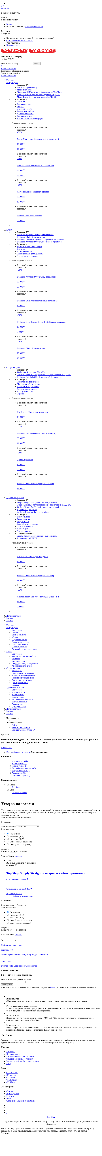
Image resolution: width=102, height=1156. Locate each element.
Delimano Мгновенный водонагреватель (35, 234)
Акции (9, 621)
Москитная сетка (24, 90)
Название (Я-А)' (16, 839)
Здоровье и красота (15, 687)
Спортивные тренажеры (28, 382)
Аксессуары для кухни (27, 256)
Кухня (9, 651)
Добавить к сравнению (23, 896)
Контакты (10, 1052)
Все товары (17, 630)
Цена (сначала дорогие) (20, 844)
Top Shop (16, 787)
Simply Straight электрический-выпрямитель (37, 502)
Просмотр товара (14, 893)
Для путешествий (25, 391)
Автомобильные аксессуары (30, 118)
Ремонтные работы (25, 111)
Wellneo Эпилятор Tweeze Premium (32, 512)
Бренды (9, 618)
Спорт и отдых (13, 668)
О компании (12, 1073)
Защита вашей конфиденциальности (22, 1061)
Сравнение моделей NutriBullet (20, 1101)
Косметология (23, 519)
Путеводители (12, 1093)
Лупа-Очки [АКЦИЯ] (27, 509)
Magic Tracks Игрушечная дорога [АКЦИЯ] (36, 97)
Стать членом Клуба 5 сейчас (19, 40)
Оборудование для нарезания (30, 254)
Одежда (20, 394)
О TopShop (11, 1075)
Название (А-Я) (16, 836)
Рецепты (10, 1096)
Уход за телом (23, 521)
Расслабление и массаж (27, 524)
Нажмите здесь (13, 45)
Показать (5, 851)
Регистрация (7, 985)
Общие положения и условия (19, 1059)
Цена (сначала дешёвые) (20, 842)
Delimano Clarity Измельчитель (31, 237)
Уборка (20, 106)
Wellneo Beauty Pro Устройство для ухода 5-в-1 (38, 507)
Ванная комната (24, 104)
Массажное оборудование (28, 384)
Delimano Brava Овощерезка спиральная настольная (40, 239)
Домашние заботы (25, 114)
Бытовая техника (24, 116)
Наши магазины (8, 68)
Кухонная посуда (24, 251)
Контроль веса (23, 517)
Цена (12, 790)
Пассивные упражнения (28, 386)
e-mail (52, 987)
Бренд (12, 785)
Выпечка (21, 249)
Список (18, 856)
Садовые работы (24, 109)
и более (19, 792)
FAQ (8, 1063)
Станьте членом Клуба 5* (23, 730)
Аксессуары (22, 529)
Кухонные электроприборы (29, 246)
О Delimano (11, 1080)
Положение (14, 834)
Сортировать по (8, 826)
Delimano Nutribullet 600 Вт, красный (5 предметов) (40, 242)
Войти (9, 24)
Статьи (9, 1091)
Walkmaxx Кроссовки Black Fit (31, 372)
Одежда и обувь (24, 531)
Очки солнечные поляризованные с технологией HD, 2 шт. (44, 374)
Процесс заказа (13, 1054)
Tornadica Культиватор (27, 87)
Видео (9, 1098)
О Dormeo (10, 1077)
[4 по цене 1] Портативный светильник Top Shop (39, 92)
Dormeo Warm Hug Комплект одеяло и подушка (38, 94)
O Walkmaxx (12, 1082)
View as (4, 856)
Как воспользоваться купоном (20, 1056)
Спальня (21, 102)
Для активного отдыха (27, 389)
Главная (10, 752)
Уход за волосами (25, 526)
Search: (4, 63)
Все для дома (12, 627)
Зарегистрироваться (34, 27)
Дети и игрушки (13, 616)
